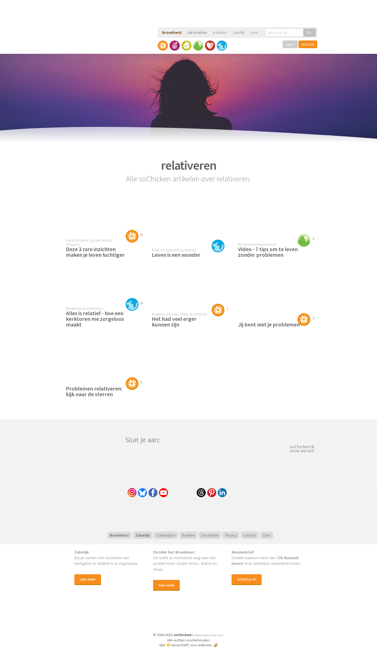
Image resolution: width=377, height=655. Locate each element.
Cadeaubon (165, 535)
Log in (290, 44)
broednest (172, 32)
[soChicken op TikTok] (182, 492)
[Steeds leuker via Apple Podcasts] (202, 513)
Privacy (231, 535)
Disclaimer (210, 535)
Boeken (188, 535)
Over (267, 535)
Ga (309, 32)
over (254, 32)
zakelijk (239, 32)
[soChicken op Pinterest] (211, 492)
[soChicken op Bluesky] (142, 492)
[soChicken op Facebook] (152, 492)
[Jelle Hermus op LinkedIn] (222, 492)
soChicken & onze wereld (302, 448)
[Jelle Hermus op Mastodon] (241, 492)
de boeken (197, 32)
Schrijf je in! (246, 579)
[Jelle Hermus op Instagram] (131, 492)
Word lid (308, 44)
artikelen (220, 32)
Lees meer (88, 579)
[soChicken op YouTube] (163, 492)
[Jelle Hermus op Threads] (201, 492)
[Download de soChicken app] (175, 616)
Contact (249, 535)
